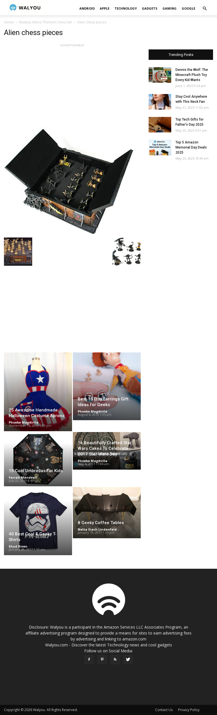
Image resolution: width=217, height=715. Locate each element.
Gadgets (149, 8)
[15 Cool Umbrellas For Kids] (38, 459)
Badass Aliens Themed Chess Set (45, 22)
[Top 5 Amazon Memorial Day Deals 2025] (160, 147)
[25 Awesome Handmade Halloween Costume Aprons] (38, 391)
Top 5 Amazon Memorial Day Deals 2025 (191, 147)
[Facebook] (89, 659)
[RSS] (115, 659)
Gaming (169, 8)
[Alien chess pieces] (72, 181)
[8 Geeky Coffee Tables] (107, 512)
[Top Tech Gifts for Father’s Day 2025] (160, 124)
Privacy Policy (188, 709)
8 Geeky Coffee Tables (101, 522)
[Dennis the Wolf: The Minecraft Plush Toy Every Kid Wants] (160, 75)
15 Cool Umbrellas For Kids (36, 470)
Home (9, 22)
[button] (204, 8)
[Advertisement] (72, 87)
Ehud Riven (18, 546)
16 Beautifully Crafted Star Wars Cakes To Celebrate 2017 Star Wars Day (105, 448)
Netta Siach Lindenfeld (97, 529)
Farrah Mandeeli (23, 477)
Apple (104, 8)
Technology (125, 8)
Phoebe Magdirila (23, 422)
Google (188, 8)
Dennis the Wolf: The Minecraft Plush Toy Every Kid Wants (191, 75)
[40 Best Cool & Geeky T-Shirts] (38, 521)
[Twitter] (128, 659)
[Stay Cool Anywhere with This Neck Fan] (160, 102)
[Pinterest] (102, 659)
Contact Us (164, 709)
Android (87, 8)
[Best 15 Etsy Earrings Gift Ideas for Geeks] (107, 386)
